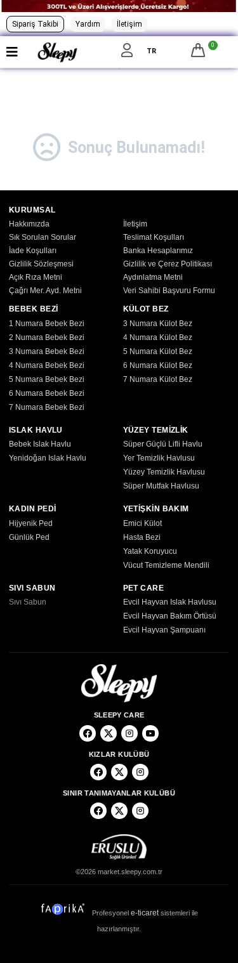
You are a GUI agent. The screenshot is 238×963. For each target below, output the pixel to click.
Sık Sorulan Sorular (42, 237)
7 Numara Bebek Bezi (46, 407)
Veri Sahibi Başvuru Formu (169, 290)
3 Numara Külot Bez (157, 323)
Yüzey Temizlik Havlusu (164, 472)
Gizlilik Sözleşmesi (41, 263)
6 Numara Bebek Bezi (46, 393)
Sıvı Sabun (27, 602)
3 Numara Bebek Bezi (46, 351)
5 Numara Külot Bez (157, 351)
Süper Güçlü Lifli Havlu (162, 444)
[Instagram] (129, 733)
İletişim (129, 24)
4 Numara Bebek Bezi (46, 365)
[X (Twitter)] (108, 733)
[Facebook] (87, 733)
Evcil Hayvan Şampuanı (164, 630)
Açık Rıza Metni (35, 277)
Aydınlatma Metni (153, 277)
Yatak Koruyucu (150, 551)
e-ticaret (145, 912)
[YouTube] (150, 733)
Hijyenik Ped (31, 523)
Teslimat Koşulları (153, 237)
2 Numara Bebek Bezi (46, 337)
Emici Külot (142, 523)
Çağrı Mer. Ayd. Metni (45, 290)
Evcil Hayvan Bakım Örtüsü (169, 616)
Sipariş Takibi (35, 24)
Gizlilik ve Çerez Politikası (167, 263)
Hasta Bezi (142, 537)
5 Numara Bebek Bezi (46, 379)
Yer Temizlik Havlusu (159, 458)
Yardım (88, 24)
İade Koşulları (32, 250)
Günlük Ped (29, 537)
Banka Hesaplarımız (158, 250)
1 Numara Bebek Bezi (46, 323)
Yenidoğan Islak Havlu (47, 458)
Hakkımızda (29, 223)
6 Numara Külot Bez (157, 365)
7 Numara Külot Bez (157, 379)
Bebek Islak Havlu (40, 444)
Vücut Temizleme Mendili (166, 565)
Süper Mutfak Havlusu (161, 486)
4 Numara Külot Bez (157, 337)
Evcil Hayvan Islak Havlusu (169, 602)
